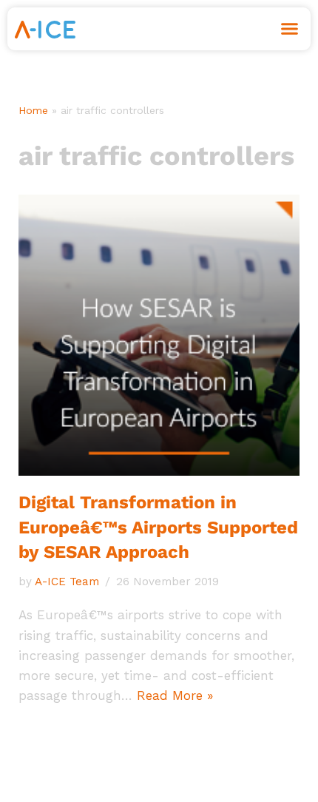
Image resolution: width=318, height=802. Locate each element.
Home (33, 110)
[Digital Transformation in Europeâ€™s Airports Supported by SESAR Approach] (159, 335)
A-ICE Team (67, 581)
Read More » (175, 695)
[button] (290, 29)
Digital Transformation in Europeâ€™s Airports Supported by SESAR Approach (158, 527)
